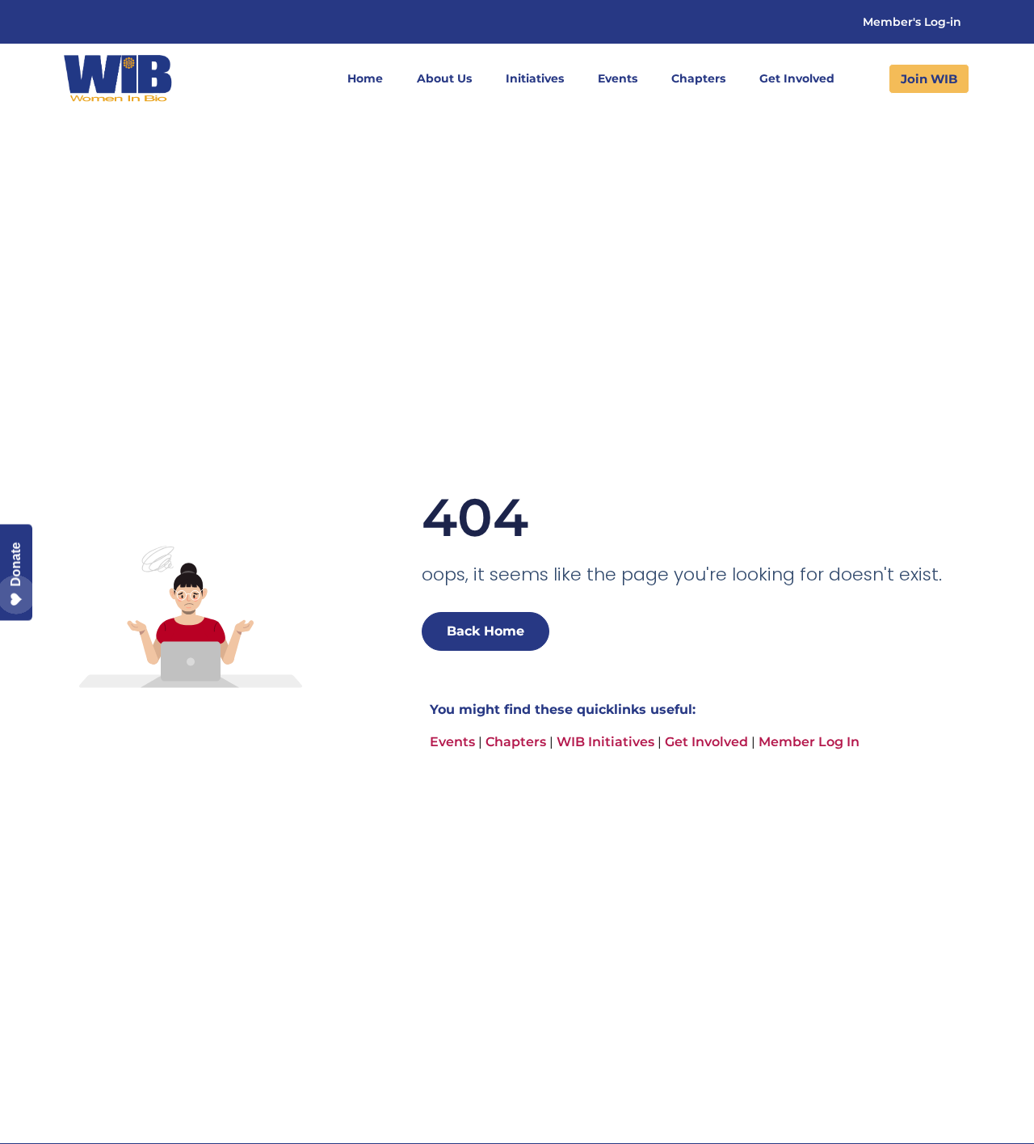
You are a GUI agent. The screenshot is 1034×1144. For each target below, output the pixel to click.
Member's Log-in (912, 22)
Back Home (485, 631)
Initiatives (535, 78)
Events (617, 78)
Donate (16, 564)
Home (365, 78)
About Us (444, 78)
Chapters (698, 78)
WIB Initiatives (605, 741)
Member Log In (809, 741)
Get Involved (796, 78)
